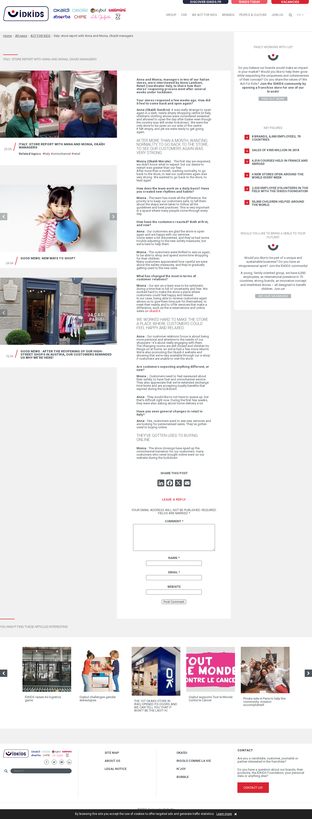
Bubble (182, 777)
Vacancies (290, 2)
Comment (174, 521)
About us (112, 761)
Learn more (224, 814)
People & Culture (253, 15)
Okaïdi (181, 753)
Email (174, 572)
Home (7, 36)
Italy (46, 154)
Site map (112, 753)
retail (75, 154)
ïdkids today (249, 2)
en (299, 15)
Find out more (273, 99)
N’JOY (181, 769)
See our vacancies (273, 296)
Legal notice (116, 769)
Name (174, 557)
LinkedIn (69, 761)
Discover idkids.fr (205, 2)
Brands (228, 15)
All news (21, 36)
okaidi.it (154, 311)
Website (174, 586)
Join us (277, 15)
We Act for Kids (204, 15)
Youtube (61, 761)
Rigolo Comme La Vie (193, 761)
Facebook (46, 761)
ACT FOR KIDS (40, 36)
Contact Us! (253, 787)
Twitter (54, 761)
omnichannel (61, 154)
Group (171, 15)
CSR (184, 15)
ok (76, 770)
